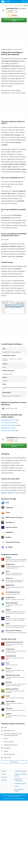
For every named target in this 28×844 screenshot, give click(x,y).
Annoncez (4, 777)
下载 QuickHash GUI (7, 428)
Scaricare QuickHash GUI (8, 422)
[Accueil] (1, 5)
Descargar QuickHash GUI (8, 420)
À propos (3, 771)
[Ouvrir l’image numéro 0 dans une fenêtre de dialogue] (13, 307)
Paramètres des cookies (19, 790)
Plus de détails (14, 761)
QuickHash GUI (16, 8)
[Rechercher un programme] (23, 1)
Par (9, 10)
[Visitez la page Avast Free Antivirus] (14, 15)
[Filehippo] (5, 1)
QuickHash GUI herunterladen (9, 425)
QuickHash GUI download (8, 430)
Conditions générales (20, 771)
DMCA (16, 786)
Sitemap (3, 780)
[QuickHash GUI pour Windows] (3, 10)
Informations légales (20, 783)
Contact (3, 774)
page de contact (6, 493)
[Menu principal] (26, 1)
